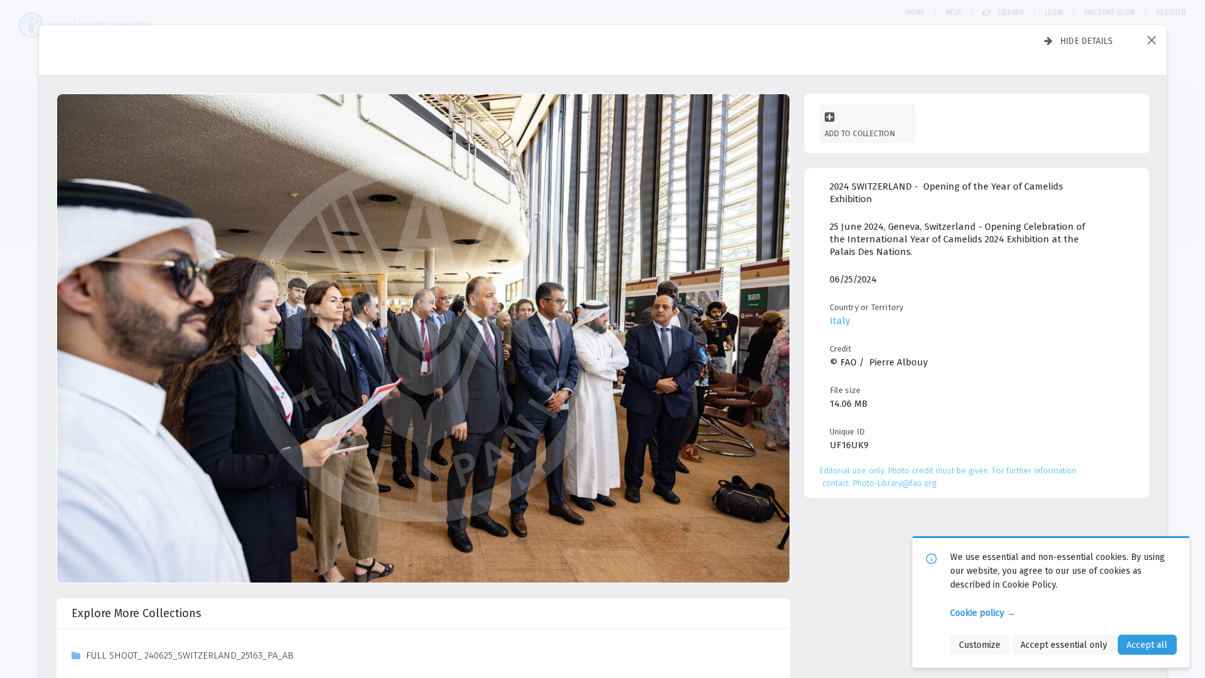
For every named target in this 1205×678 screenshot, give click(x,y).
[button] (1151, 40)
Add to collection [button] (860, 133)
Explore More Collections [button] (136, 613)
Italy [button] (840, 320)
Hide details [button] (1086, 40)
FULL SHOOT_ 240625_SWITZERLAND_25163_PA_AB (190, 655)
